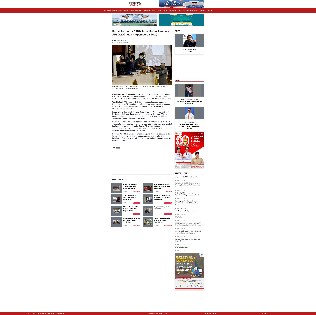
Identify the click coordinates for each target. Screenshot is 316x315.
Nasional (159, 10)
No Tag (118, 147)
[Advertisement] (142, 162)
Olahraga (201, 10)
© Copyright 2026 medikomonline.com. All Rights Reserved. (46, 313)
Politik (165, 10)
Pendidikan (126, 10)
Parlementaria (173, 10)
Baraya (109, 10)
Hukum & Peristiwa (137, 10)
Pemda (114, 10)
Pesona (153, 10)
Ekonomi (147, 10)
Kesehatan (182, 10)
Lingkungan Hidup (192, 10)
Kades (120, 10)
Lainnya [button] (208, 10)
